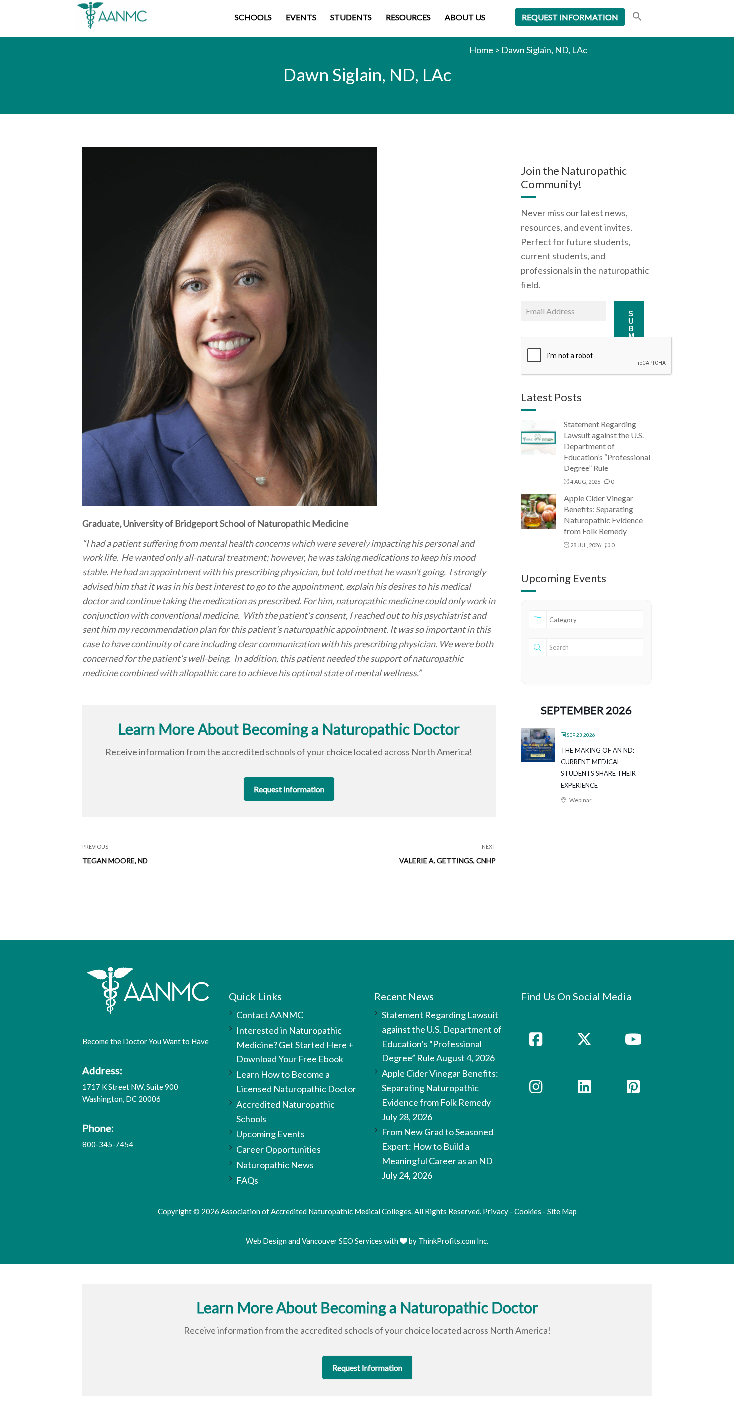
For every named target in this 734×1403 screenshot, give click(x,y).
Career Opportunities (278, 1149)
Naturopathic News (275, 1164)
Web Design (266, 1240)
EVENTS (301, 17)
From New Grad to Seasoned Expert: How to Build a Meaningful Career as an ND (437, 1146)
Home (481, 49)
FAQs (247, 1180)
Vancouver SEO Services (342, 1240)
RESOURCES (408, 17)
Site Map (562, 1211)
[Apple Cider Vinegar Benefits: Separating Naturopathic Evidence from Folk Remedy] (538, 511)
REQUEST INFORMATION (570, 17)
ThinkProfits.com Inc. (453, 1240)
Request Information (289, 789)
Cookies (527, 1211)
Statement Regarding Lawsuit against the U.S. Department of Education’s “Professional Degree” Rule (607, 445)
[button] (637, 17)
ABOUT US (465, 17)
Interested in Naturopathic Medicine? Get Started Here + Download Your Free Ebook (295, 1045)
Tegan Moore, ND (115, 860)
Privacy (495, 1211)
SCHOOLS (253, 17)
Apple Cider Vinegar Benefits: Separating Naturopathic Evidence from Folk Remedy (440, 1088)
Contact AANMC (269, 1014)
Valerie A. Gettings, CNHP (447, 860)
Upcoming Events (270, 1133)
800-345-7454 (107, 1144)
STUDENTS (351, 17)
